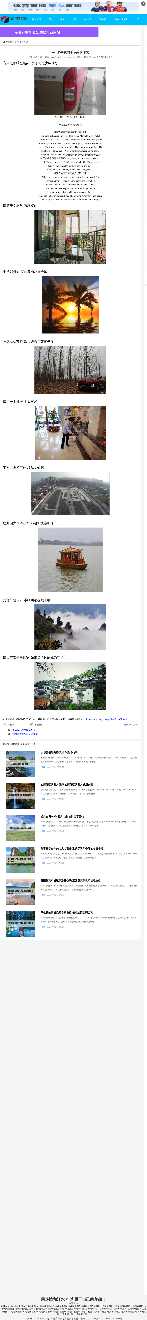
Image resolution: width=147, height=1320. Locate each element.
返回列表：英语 (130, 725)
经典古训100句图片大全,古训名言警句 (62, 816)
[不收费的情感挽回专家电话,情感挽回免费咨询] (20, 924)
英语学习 (100, 57)
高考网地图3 (48, 1306)
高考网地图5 (74, 1306)
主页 (19, 42)
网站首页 (36, 19)
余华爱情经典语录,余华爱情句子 (59, 752)
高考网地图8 (100, 1306)
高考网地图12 (21, 1309)
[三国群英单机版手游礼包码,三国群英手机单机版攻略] (20, 892)
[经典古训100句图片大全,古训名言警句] (20, 828)
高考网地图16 (77, 1309)
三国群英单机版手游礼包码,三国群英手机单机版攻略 (71, 880)
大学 (137, 19)
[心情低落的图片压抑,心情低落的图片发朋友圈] (20, 796)
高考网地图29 (115, 1311)
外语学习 (108, 57)
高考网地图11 (7, 1309)
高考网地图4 (61, 1306)
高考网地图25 (73, 1311)
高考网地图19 (120, 1309)
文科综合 (87, 19)
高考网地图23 (31, 1311)
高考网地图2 (35, 1306)
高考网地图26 (59, 1311)
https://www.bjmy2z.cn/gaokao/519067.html (106, 719)
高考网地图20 (134, 1309)
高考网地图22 (17, 1311)
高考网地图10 (139, 1306)
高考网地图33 (83, 1314)
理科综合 (103, 19)
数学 (62, 19)
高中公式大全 (121, 19)
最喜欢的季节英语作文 (23, 730)
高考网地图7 (87, 1306)
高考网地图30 (129, 1311)
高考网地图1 (22, 1306)
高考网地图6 (113, 1306)
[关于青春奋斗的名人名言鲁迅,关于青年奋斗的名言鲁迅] (20, 860)
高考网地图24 (45, 1311)
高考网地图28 (101, 1311)
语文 (51, 19)
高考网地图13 (49, 1309)
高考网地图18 (106, 1309)
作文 (13, 1306)
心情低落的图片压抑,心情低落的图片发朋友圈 (67, 784)
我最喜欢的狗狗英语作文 (25, 734)
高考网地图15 (63, 1309)
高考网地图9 (126, 1306)
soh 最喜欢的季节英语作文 (70, 52)
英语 (74, 19)
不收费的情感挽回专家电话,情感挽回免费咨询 (67, 912)
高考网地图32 (69, 1314)
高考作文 (5, 1306)
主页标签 (73, 1303)
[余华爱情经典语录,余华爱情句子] (20, 764)
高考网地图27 (87, 1311)
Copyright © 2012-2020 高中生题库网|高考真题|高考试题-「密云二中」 (58, 1318)
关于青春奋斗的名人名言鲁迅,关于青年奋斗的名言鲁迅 (72, 848)
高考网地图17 (91, 1309)
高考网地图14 (35, 1309)
